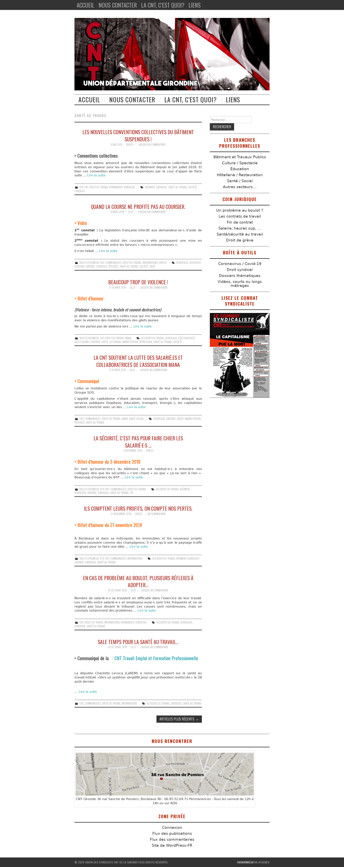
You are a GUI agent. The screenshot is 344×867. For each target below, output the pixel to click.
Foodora (79, 266)
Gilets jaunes (82, 342)
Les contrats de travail (240, 216)
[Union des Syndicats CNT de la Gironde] (172, 54)
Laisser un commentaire (152, 144)
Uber (152, 266)
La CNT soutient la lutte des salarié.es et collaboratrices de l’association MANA (138, 361)
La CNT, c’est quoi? (162, 5)
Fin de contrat (240, 222)
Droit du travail (98, 187)
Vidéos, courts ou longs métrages (240, 283)
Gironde (90, 266)
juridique (161, 187)
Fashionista (245, 862)
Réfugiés (113, 266)
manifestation (130, 342)
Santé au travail (177, 187)
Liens (195, 5)
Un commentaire (156, 514)
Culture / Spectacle (240, 163)
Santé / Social (240, 181)
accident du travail (152, 338)
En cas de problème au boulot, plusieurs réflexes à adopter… (138, 581)
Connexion (172, 827)
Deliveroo (195, 262)
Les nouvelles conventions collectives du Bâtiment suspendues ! (138, 135)
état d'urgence (186, 338)
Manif (128, 338)
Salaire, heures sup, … (239, 228)
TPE (132, 493)
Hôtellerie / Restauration (240, 175)
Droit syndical (240, 269)
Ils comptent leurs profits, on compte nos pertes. (138, 508)
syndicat (79, 191)
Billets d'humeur (89, 262)
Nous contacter (118, 5)
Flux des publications (172, 833)
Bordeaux (182, 262)
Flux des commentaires (172, 839)
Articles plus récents (179, 719)
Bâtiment (150, 187)
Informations (150, 262)
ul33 (130, 212)
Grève (105, 342)
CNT (86, 187)
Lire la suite (96, 175)
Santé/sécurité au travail (240, 234)
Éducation (239, 169)
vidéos (163, 262)
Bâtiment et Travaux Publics (239, 157)
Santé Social (136, 418)
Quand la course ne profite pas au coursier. (138, 206)
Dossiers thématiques (239, 275)
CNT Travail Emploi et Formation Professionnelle (156, 658)
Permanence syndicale (122, 187)
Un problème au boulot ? (239, 210)
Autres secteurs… (239, 187)
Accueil (85, 5)
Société (192, 187)
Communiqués (113, 262)
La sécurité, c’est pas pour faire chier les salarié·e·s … (138, 441)
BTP (81, 187)
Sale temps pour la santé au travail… (138, 641)
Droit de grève (239, 240)
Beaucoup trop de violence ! (138, 282)
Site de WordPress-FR (172, 845)
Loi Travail (115, 342)
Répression (145, 342)
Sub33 (129, 144)
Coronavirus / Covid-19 (239, 263)
